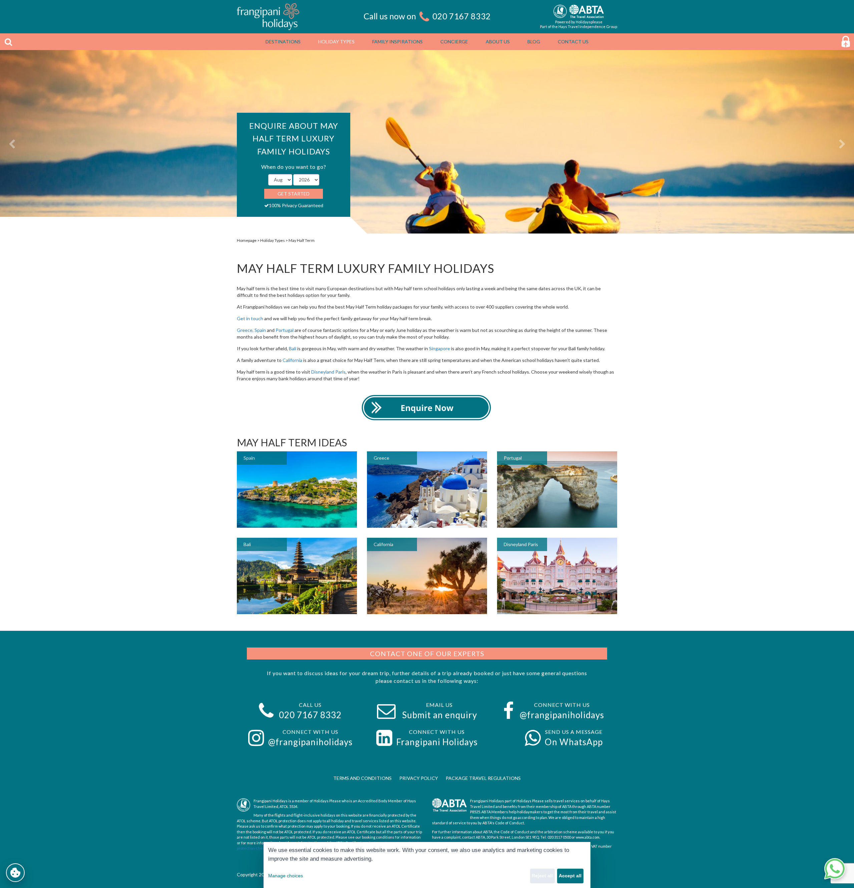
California (293, 360)
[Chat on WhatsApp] (834, 868)
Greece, (245, 330)
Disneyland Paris (328, 372)
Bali (293, 348)
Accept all (570, 875)
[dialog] (427, 865)
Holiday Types (272, 240)
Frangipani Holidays (437, 742)
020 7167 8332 (461, 16)
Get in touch (250, 318)
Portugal (285, 330)
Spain (260, 330)
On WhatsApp (574, 742)
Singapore (439, 348)
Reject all (542, 875)
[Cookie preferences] (15, 872)
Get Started (294, 193)
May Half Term (302, 240)
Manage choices (285, 875)
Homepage (247, 240)
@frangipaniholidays (562, 715)
